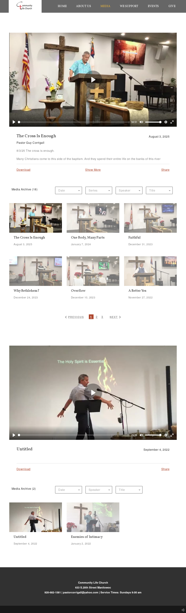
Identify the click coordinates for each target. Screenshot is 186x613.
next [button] (114, 317)
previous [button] (76, 317)
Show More (93, 170)
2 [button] (97, 317)
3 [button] (102, 317)
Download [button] (24, 170)
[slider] (74, 122)
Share (165, 170)
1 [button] (91, 317)
